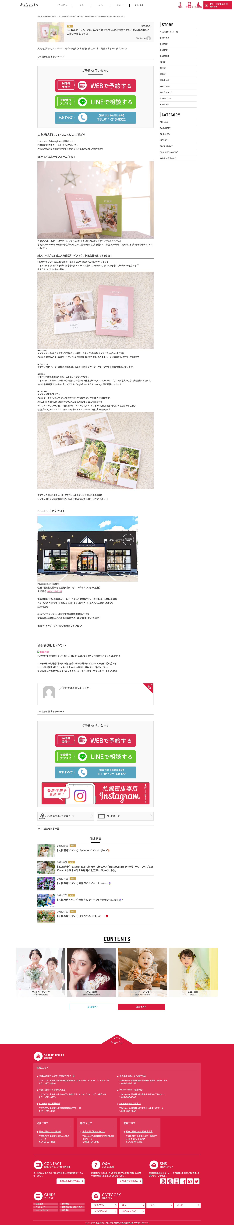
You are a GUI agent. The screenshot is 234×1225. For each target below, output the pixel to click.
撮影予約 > (141, 1007)
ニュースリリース (42, 1210)
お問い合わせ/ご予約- (70, 1181)
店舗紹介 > (93, 1007)
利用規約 (65, 1210)
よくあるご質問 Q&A (129, 1181)
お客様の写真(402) (168, 158)
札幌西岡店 (164, 56)
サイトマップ (40, 1207)
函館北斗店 (165, 80)
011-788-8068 (128, 1111)
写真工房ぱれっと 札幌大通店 (52, 1090)
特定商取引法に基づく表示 (72, 1207)
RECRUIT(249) (166, 146)
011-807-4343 (128, 1097)
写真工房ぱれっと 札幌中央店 (132, 1076)
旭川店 (163, 62)
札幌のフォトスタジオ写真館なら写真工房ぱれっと (114, 1223)
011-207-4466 (48, 1083)
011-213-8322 (48, 1111)
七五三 (120, 5)
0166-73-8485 (48, 1142)
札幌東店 (164, 50)
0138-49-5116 (135, 1142)
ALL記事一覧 (113, 816)
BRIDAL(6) (165, 134)
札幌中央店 (164, 38)
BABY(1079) (165, 128)
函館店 (163, 74)
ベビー (100, 5)
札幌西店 (47, 16)
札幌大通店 (165, 104)
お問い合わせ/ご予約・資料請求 (219, 5)
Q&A (180, 7)
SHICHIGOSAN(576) (169, 152)
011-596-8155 (128, 1083)
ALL (54, 16)
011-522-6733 (48, 1097)
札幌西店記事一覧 (50, 829)
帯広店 (163, 68)
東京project (165, 86)
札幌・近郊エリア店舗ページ (60, 816)
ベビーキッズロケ (129, 1211)
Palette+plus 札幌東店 (130, 1104)
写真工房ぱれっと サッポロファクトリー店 (57, 1076)
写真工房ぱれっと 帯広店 (93, 1131)
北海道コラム (165, 98)
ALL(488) (164, 122)
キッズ (180, 1205)
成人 (81, 5)
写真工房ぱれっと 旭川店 (50, 1131)
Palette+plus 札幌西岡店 (131, 1090)
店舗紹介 (189, 7)
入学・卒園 (139, 5)
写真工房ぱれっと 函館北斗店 (139, 1131)
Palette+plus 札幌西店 (49, 1104)
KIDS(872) (164, 140)
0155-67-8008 (91, 1142)
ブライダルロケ (101, 1211)
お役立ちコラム (166, 92)
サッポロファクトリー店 (169, 32)
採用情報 (198, 7)
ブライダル (62, 5)
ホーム (39, 16)
